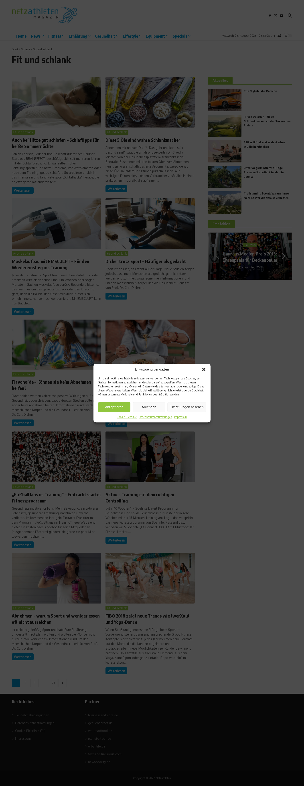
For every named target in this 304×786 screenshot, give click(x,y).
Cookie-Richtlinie (127, 417)
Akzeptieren (114, 407)
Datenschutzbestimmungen (155, 417)
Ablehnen (149, 407)
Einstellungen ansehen (187, 407)
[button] (204, 369)
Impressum (180, 417)
